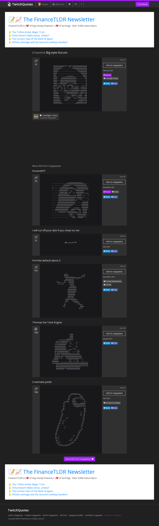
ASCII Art (59, 4)
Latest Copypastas (15, 515)
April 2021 (106, 247)
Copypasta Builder (76, 515)
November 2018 (109, 277)
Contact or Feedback (112, 515)
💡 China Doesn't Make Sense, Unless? (28, 35)
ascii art (122, 60)
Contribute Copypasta (93, 515)
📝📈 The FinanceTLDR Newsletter (51, 19)
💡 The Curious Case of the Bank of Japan (30, 38)
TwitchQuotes (22, 4)
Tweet (107, 83)
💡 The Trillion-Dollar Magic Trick (26, 32)
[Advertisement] (79, 143)
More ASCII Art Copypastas (78, 459)
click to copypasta (114, 65)
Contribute (142, 4)
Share (115, 83)
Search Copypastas (50, 515)
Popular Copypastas (33, 515)
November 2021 (109, 187)
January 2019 (107, 339)
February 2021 (108, 71)
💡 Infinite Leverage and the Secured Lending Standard (37, 42)
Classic (44, 4)
